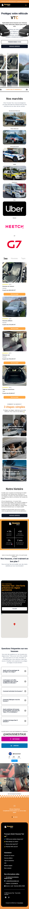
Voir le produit (14, 294)
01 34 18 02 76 (12, 1)
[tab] (6, 258)
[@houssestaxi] (10, 753)
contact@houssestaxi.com (22, 1)
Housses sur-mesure (9, 855)
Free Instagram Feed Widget (15, 793)
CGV (5, 863)
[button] (26, 5)
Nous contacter (7, 868)
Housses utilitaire (8, 858)
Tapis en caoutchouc (9, 860)
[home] (6, 5)
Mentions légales (8, 865)
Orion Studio (20, 902)
